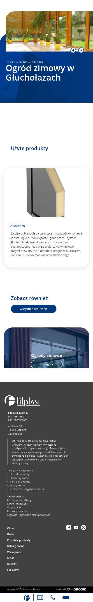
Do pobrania (14, 507)
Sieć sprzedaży (15, 496)
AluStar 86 (17, 226)
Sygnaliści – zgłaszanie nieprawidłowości (28, 514)
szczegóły (46, 364)
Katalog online (15, 546)
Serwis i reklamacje (17, 503)
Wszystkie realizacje (33, 309)
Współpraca (14, 552)
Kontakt (11, 564)
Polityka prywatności (18, 511)
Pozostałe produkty (18, 540)
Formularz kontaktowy (19, 500)
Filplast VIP (13, 569)
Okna (10, 528)
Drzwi (10, 534)
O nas (10, 557)
